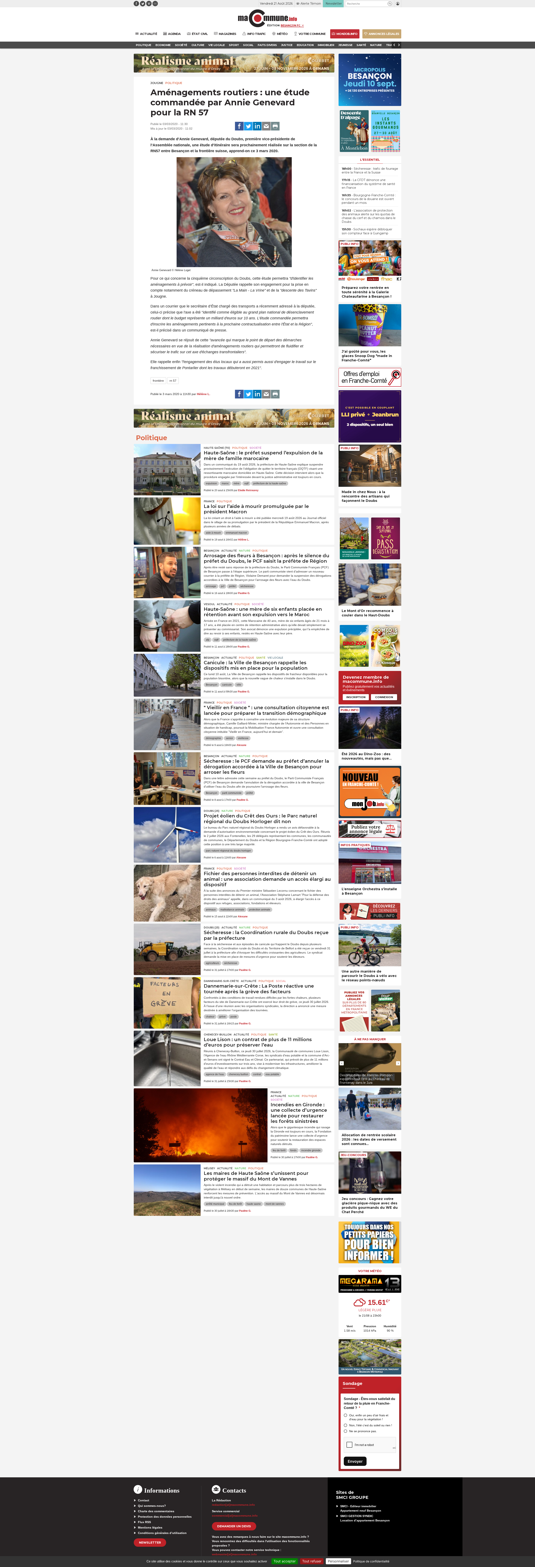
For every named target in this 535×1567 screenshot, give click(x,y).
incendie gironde (311, 1150)
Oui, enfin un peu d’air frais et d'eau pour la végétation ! (368, 1417)
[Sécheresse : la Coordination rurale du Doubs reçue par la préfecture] (167, 942)
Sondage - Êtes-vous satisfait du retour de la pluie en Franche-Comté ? (369, 1403)
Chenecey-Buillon (218, 1034)
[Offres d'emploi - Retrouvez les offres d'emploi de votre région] (370, 385)
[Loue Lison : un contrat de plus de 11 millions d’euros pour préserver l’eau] (167, 1049)
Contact (143, 1500)
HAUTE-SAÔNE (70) (217, 447)
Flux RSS (144, 1522)
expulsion (211, 483)
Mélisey (209, 1168)
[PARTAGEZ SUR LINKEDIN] (257, 126)
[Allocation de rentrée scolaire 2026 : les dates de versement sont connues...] (370, 1109)
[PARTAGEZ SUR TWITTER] (248, 126)
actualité (229, 550)
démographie (213, 738)
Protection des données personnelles (165, 1516)
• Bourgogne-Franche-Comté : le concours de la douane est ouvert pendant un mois (369, 199)
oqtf (246, 483)
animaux (211, 909)
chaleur (210, 1016)
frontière (158, 380)
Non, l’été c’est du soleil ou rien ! (370, 1425)
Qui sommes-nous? (152, 1505)
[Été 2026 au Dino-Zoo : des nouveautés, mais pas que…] (370, 727)
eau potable (272, 1074)
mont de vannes (275, 1203)
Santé (260, 657)
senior (229, 738)
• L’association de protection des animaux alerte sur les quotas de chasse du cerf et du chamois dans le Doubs (369, 216)
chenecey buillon (238, 1074)
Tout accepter (285, 1561)
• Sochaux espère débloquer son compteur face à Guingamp (367, 231)
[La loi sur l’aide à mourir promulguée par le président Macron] (167, 516)
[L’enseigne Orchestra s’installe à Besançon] (370, 863)
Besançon (211, 550)
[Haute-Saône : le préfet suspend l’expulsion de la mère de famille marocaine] (167, 463)
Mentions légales (150, 1527)
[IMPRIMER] (275, 126)
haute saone (254, 1203)
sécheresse (246, 586)
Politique (173, 83)
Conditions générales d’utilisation (162, 1533)
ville (239, 684)
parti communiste (232, 793)
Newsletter (150, 1542)
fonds (293, 1150)
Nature (244, 550)
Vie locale (275, 657)
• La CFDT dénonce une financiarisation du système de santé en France (368, 183)
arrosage (211, 586)
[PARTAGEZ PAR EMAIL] (266, 126)
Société (255, 447)
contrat (257, 1074)
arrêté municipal (215, 1203)
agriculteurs (212, 963)
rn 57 (172, 380)
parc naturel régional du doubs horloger (228, 850)
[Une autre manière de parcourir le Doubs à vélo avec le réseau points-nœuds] (370, 945)
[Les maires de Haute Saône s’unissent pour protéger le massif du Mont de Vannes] (167, 1183)
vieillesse (243, 738)
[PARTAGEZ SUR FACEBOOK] (239, 126)
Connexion (384, 697)
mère (236, 483)
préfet (232, 586)
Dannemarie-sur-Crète (221, 981)
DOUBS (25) (211, 810)
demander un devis (234, 1526)
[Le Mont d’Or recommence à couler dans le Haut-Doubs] (370, 585)
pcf (222, 586)
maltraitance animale (232, 909)
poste (234, 1016)
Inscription (356, 697)
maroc (225, 483)
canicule (227, 684)
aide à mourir (213, 532)
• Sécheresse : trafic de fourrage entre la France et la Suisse (370, 170)
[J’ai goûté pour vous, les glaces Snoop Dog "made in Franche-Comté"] (370, 325)
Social (281, 981)
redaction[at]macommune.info (233, 1504)
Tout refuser (311, 1561)
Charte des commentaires (156, 1511)
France (209, 501)
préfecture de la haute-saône (269, 483)
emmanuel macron (236, 532)
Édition (273, 25)
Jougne (156, 83)
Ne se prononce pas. (363, 1431)
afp (207, 639)
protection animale (259, 909)
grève (222, 1016)
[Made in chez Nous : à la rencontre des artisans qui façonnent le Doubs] (370, 466)
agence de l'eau (215, 1074)
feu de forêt (279, 1150)
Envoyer (355, 1461)
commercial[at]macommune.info (235, 1515)
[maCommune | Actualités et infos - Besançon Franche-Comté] (267, 18)
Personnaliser (338, 1561)
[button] (390, 3)
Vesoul (209, 604)
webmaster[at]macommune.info (234, 1554)
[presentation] (342, 1063)
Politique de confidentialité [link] (371, 1561)
